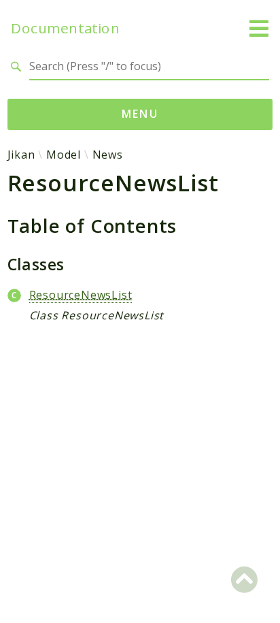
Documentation (65, 28)
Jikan (21, 154)
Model (63, 154)
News (107, 154)
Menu (140, 113)
